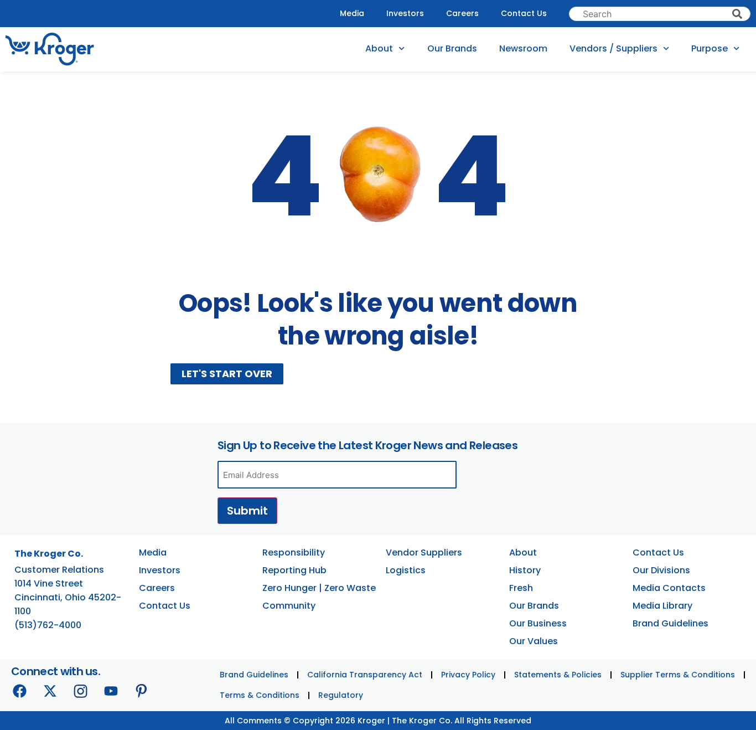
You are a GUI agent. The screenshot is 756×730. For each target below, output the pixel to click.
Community (288, 605)
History (525, 570)
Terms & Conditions (259, 695)
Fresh (521, 588)
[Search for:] (659, 14)
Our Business (538, 623)
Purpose (709, 48)
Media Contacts (669, 588)
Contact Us (524, 13)
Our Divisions (661, 570)
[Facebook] (19, 691)
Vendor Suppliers (424, 552)
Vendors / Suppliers (613, 48)
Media (352, 13)
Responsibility (293, 552)
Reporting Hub (294, 570)
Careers (462, 13)
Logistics (406, 570)
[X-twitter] (50, 691)
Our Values (533, 641)
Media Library (662, 605)
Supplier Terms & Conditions (677, 674)
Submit (247, 510)
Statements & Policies (558, 674)
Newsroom (523, 48)
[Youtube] (111, 691)
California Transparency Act (364, 674)
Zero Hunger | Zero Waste (319, 588)
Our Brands (452, 48)
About (379, 48)
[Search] (737, 14)
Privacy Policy (468, 674)
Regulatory (340, 695)
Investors (405, 13)
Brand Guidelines (670, 623)
